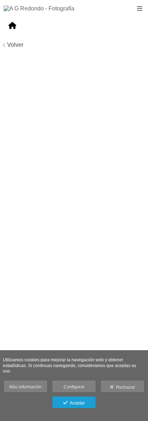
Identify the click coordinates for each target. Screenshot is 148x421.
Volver (15, 45)
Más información (25, 386)
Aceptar (76, 403)
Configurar (74, 386)
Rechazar (124, 387)
